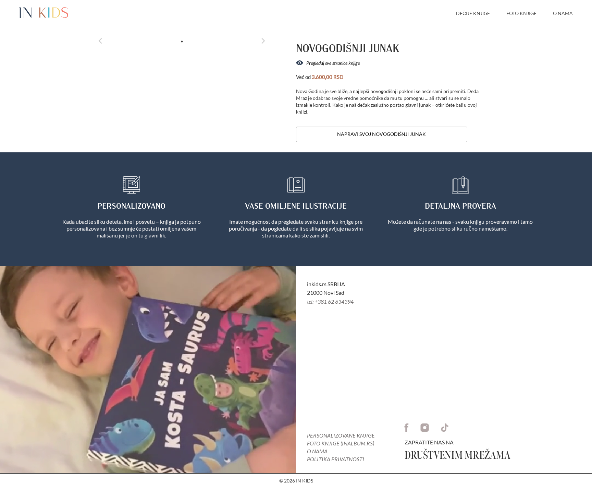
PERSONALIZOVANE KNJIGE (341, 435)
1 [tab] (181, 41)
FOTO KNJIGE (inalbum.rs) (340, 443)
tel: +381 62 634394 (330, 301)
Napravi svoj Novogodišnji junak (381, 134)
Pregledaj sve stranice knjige (332, 63)
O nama (317, 451)
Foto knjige (521, 13)
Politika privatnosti (335, 459)
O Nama (563, 13)
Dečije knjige (473, 13)
